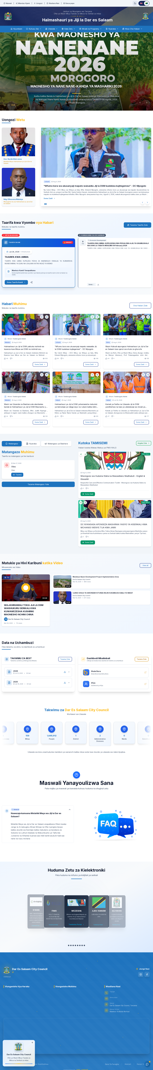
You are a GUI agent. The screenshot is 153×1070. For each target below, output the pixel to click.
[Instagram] (140, 974)
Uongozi (39, 3)
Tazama (19, 475)
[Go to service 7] (83, 945)
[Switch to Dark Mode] (135, 3)
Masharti (128, 1064)
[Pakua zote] (65, 672)
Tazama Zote (65, 659)
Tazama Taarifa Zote (139, 225)
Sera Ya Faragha (112, 1064)
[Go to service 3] (74, 945)
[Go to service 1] (68, 945)
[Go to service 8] (85, 945)
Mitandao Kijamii (24, 3)
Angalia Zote (142, 443)
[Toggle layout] (32, 1043)
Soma (90, 284)
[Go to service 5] (78, 945)
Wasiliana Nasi (54, 3)
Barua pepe (70, 3)
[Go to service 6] (81, 945)
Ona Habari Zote (140, 305)
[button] (38, 824)
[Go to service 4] (76, 945)
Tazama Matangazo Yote (38, 484)
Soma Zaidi (47, 201)
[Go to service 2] (72, 945)
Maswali (9, 3)
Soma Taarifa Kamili (15, 282)
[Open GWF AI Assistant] (147, 1064)
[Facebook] (146, 974)
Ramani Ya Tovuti (143, 1064)
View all (145, 565)
